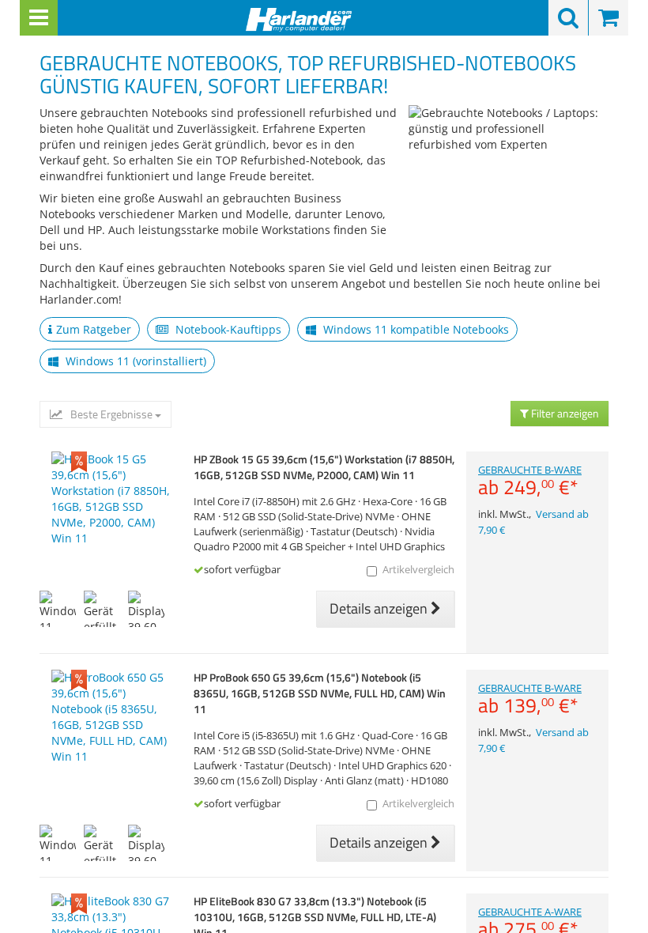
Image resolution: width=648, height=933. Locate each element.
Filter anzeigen (564, 413)
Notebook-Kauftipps (226, 329)
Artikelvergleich (418, 569)
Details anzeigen (380, 608)
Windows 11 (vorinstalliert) (134, 360)
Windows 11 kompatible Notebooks (414, 329)
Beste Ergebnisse (111, 414)
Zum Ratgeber (93, 329)
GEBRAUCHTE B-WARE (530, 480)
